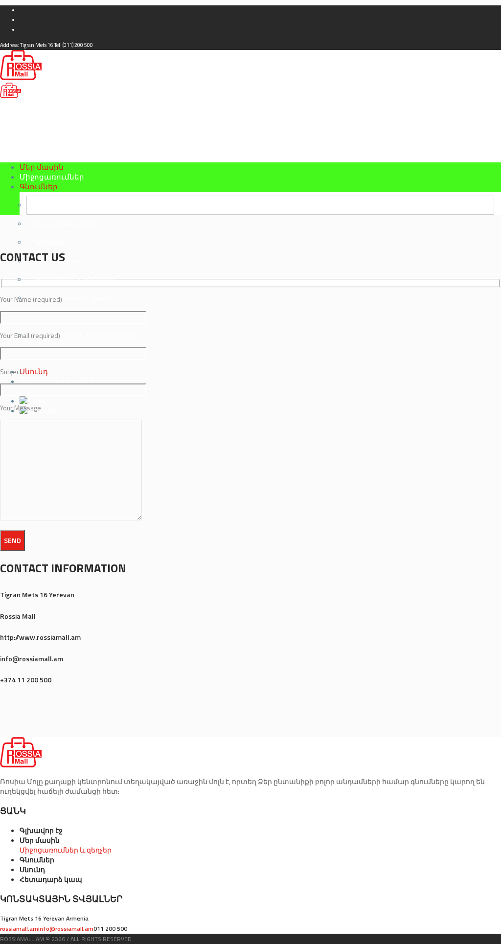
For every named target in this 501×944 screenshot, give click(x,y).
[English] (34, 400)
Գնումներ (37, 859)
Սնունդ (32, 869)
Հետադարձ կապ (51, 879)
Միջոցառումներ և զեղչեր (66, 850)
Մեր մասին (40, 840)
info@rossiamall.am (65, 928)
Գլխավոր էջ (41, 830)
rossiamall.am (19, 928)
